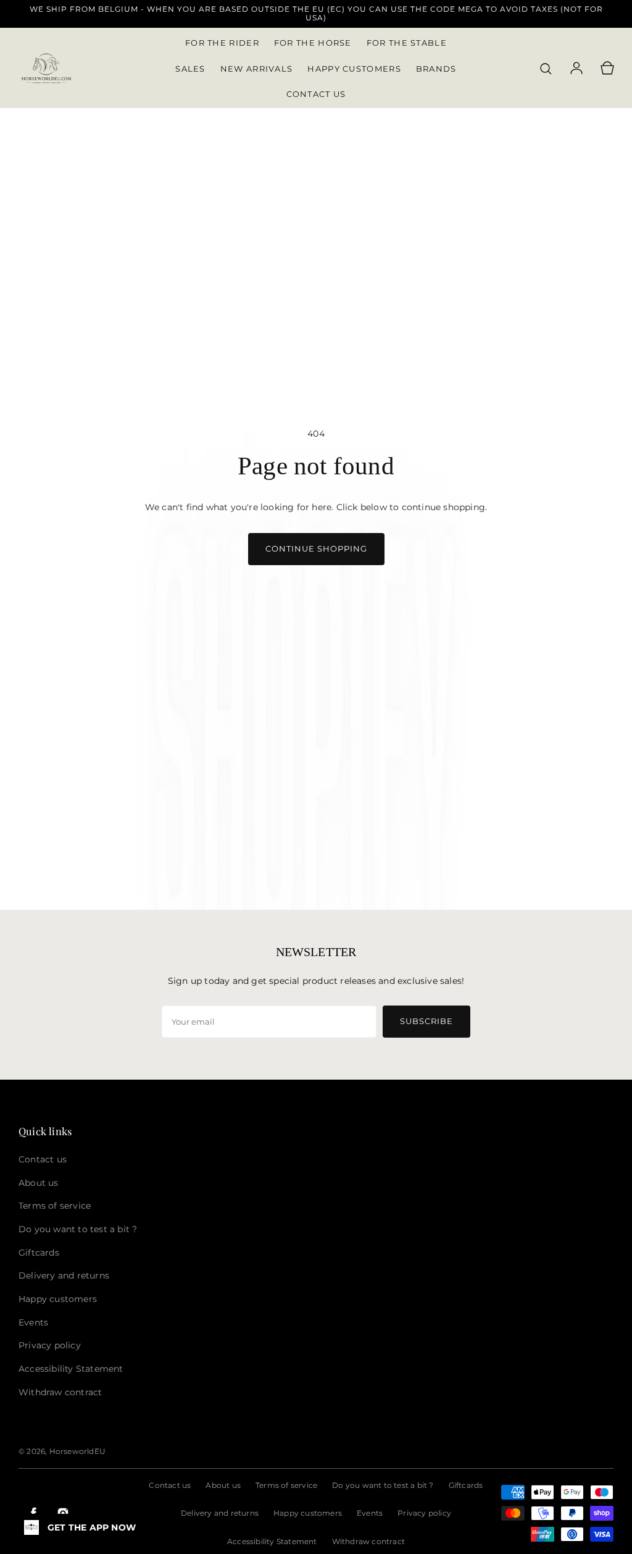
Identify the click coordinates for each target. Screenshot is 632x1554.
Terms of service (286, 1485)
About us (223, 1485)
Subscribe (426, 1021)
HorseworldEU (77, 1451)
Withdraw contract (368, 1541)
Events (370, 1513)
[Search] (545, 68)
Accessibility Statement (272, 1541)
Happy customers (307, 1513)
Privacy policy (424, 1513)
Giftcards (466, 1485)
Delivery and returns (220, 1513)
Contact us (170, 1485)
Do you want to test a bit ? (382, 1485)
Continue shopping (316, 548)
